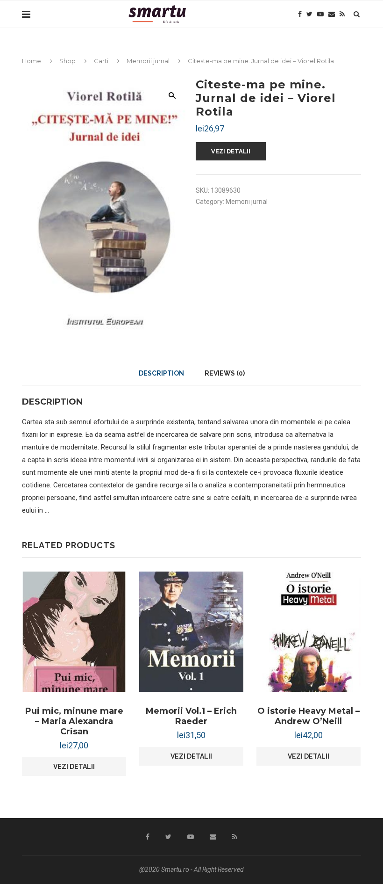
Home (31, 61)
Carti (101, 61)
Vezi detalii (230, 151)
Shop (67, 61)
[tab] (161, 373)
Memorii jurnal (148, 61)
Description (161, 373)
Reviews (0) (225, 373)
